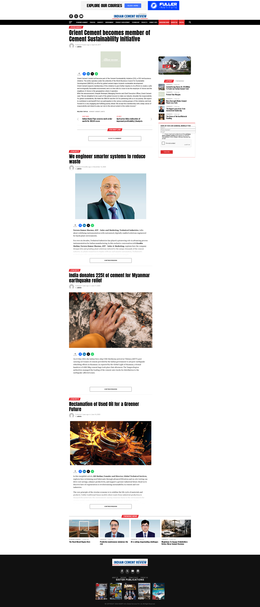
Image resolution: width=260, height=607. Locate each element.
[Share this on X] (92, 73)
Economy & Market (82, 22)
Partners (123, 577)
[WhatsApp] (96, 73)
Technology (135, 22)
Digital (181, 22)
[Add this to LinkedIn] (88, 73)
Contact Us (144, 577)
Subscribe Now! (164, 22)
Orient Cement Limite (97, 111)
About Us (115, 577)
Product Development (123, 22)
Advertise (174, 22)
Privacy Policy (133, 577)
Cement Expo (153, 22)
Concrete (100, 22)
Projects (144, 22)
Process (92, 22)
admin (79, 47)
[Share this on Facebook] (84, 73)
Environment (109, 22)
